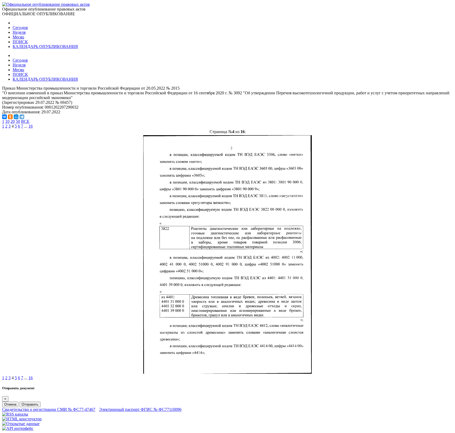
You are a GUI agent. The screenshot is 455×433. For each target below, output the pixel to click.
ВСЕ (25, 121)
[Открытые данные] (20, 423)
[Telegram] (21, 116)
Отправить (30, 404)
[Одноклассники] (10, 116)
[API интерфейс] (17, 428)
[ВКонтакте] (4, 116)
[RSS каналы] (15, 414)
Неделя (19, 32)
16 (30, 126)
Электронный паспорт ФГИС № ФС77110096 (140, 409)
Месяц (18, 37)
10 (7, 121)
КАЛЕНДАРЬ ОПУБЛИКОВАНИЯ (45, 46)
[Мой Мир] (16, 116)
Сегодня (20, 27)
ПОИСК (20, 42)
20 (13, 121)
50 (18, 121)
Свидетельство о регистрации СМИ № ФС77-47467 (48, 409)
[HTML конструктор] (22, 419)
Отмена (10, 404)
